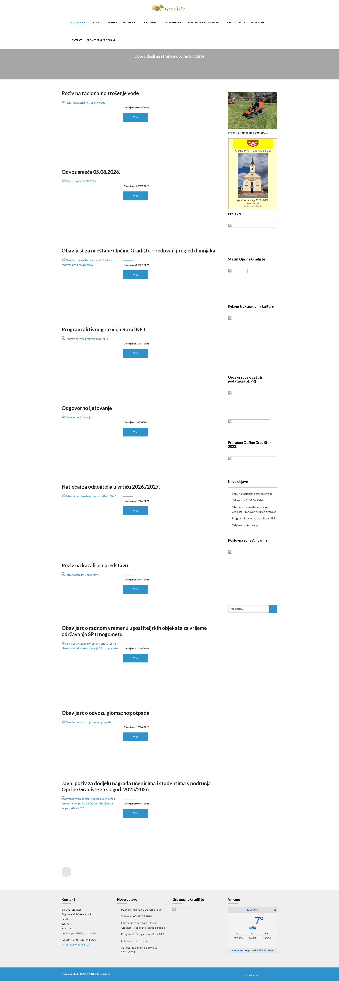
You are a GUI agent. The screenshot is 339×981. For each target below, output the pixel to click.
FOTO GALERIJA (235, 22)
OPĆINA (95, 22)
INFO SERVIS (257, 22)
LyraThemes (251, 975)
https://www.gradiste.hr (76, 944)
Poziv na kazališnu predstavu (95, 565)
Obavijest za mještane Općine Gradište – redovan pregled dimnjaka (138, 250)
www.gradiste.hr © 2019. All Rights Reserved (86, 973)
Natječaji (129, 22)
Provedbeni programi (101, 40)
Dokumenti (150, 22)
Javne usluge (173, 22)
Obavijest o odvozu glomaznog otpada (105, 713)
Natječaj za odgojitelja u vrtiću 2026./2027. (111, 487)
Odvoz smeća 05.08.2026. (91, 172)
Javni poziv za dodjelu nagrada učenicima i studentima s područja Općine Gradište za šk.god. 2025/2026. (136, 786)
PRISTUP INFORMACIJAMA (204, 22)
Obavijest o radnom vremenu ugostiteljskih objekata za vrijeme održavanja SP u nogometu (134, 631)
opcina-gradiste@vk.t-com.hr (79, 933)
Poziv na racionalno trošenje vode (100, 93)
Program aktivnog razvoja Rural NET (104, 329)
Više (135, 117)
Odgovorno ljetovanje (87, 408)
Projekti (112, 22)
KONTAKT (76, 40)
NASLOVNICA (78, 22)
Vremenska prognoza (252, 950)
